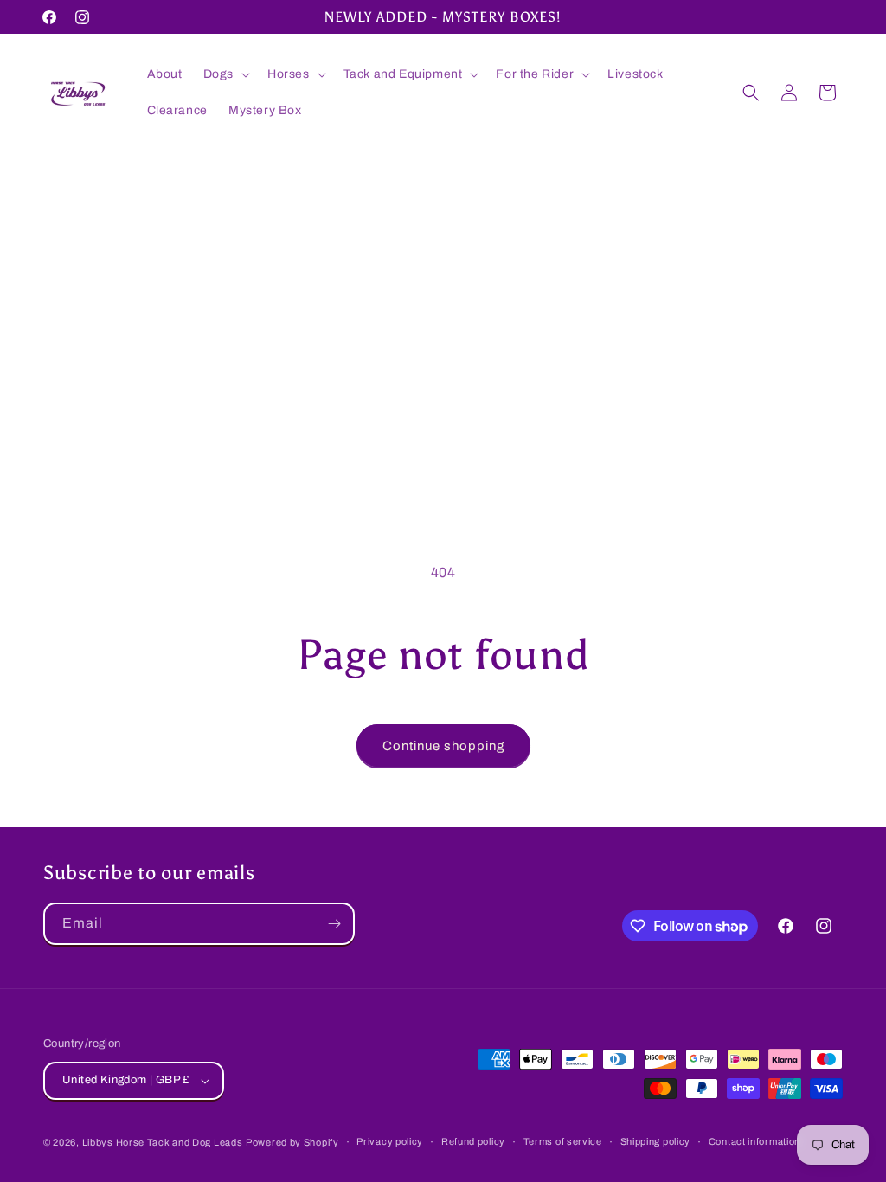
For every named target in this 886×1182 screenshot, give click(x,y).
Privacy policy (389, 1141)
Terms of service (562, 1141)
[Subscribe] (334, 924)
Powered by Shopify (292, 1142)
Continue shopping (443, 746)
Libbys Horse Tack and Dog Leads (162, 1142)
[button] (225, 74)
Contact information (754, 1141)
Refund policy (473, 1141)
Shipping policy (655, 1141)
